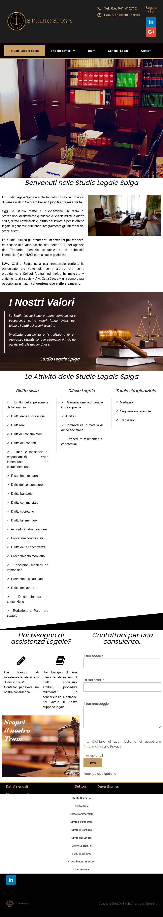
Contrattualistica (81, 853)
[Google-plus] (151, 32)
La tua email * (94, 680)
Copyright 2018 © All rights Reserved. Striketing (128, 903)
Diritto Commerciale (81, 813)
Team (91, 51)
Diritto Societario (82, 845)
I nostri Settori (61, 51)
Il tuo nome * (93, 656)
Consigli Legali (118, 51)
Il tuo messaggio (96, 703)
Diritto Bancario (81, 798)
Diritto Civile (82, 806)
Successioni (81, 869)
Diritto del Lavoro (81, 837)
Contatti (146, 51)
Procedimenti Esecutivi (81, 861)
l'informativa (93, 746)
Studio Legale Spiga (25, 51)
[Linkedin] (151, 22)
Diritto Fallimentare (81, 821)
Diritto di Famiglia (81, 829)
